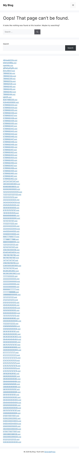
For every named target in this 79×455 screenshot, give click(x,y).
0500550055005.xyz (11, 426)
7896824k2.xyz (9, 92)
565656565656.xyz (11, 208)
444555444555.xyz (11, 231)
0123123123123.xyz (11, 439)
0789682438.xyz (10, 118)
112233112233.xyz (10, 324)
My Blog (8, 5)
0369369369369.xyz (12, 266)
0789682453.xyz (10, 155)
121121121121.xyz (10, 297)
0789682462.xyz (10, 179)
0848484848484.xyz (11, 381)
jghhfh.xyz (7, 97)
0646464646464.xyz (12, 339)
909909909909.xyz (11, 189)
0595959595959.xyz (11, 329)
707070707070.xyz (11, 316)
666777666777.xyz (11, 237)
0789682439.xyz (10, 121)
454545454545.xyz (11, 205)
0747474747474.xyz (11, 360)
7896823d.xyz (9, 73)
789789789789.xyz (11, 255)
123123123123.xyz (10, 245)
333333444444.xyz (11, 281)
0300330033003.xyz (12, 421)
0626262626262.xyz (11, 334)
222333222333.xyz (11, 226)
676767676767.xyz (11, 210)
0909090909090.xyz (12, 321)
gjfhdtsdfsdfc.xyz (10, 68)
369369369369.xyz (11, 184)
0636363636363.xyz (12, 337)
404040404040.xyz (11, 308)
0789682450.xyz (10, 147)
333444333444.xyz (11, 229)
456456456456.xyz (11, 250)
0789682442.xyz (10, 129)
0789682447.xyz (10, 139)
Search (6, 44)
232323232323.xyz (11, 200)
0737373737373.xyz (11, 358)
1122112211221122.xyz (12, 194)
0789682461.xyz (10, 176)
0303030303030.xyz (12, 442)
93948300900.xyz (11, 102)
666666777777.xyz (11, 289)
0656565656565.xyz (11, 342)
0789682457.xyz (10, 166)
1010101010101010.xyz (12, 192)
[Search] (37, 31)
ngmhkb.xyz (8, 65)
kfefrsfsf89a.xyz (9, 63)
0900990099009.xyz (12, 437)
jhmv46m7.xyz (9, 71)
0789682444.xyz (10, 134)
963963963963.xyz (11, 273)
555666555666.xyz (11, 234)
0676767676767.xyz (11, 345)
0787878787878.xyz (11, 368)
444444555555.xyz (11, 284)
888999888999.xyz (11, 242)
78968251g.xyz (9, 81)
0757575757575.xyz (11, 363)
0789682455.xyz (10, 160)
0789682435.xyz (10, 110)
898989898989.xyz (11, 215)
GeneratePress (49, 452)
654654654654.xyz (11, 252)
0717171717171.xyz (11, 352)
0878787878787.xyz (11, 389)
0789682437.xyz (10, 115)
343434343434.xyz (11, 202)
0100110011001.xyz (11, 416)
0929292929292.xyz (11, 397)
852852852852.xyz (11, 271)
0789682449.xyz (10, 144)
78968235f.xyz (9, 79)
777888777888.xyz (11, 239)
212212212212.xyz (10, 300)
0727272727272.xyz (11, 355)
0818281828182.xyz (11, 373)
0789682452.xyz (10, 152)
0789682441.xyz (10, 126)
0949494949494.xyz (12, 403)
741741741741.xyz (10, 268)
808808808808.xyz (11, 187)
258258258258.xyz (11, 263)
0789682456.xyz (10, 163)
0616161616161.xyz (11, 331)
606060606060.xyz (11, 313)
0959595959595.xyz (11, 405)
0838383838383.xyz (11, 379)
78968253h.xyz (9, 84)
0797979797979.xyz (11, 371)
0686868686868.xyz (11, 347)
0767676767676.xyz (11, 366)
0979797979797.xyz (11, 410)
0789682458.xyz (10, 168)
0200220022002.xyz (11, 418)
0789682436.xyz (10, 113)
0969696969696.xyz (12, 408)
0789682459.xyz (10, 171)
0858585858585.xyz (11, 384)
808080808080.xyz (11, 318)
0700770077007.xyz (11, 431)
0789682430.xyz (10, 123)
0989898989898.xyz (11, 413)
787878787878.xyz (11, 213)
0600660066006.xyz (12, 429)
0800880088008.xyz (11, 434)
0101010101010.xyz (11, 302)
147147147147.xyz (10, 260)
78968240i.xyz (9, 87)
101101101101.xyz (10, 221)
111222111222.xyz (10, 223)
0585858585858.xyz (11, 326)
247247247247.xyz (11, 181)
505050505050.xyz (11, 310)
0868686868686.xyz (11, 387)
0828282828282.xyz (11, 376)
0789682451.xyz (10, 150)
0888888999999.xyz (11, 294)
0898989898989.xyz (11, 392)
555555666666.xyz (11, 287)
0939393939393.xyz (12, 400)
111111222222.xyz (10, 276)
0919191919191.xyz (11, 395)
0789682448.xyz (10, 142)
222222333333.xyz (11, 279)
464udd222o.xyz (10, 60)
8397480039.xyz (10, 100)
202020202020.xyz (11, 305)
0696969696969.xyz (12, 350)
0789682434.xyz (10, 108)
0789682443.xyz (10, 131)
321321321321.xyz (10, 247)
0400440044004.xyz (12, 424)
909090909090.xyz (11, 218)
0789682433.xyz (10, 105)
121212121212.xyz (10, 197)
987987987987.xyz (11, 258)
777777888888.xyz (11, 292)
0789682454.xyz (10, 158)
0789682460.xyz (10, 173)
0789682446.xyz (10, 136)
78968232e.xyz (9, 76)
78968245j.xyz (9, 89)
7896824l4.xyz (9, 94)
